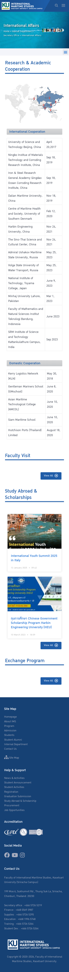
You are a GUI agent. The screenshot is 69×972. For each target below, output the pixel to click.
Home (6, 31)
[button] (65, 52)
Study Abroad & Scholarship (20, 801)
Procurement (11, 805)
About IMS (10, 721)
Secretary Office (11, 35)
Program (9, 726)
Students (9, 735)
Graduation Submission (17, 796)
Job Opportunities (14, 810)
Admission (10, 730)
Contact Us (10, 749)
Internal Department (22, 31)
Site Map (14, 758)
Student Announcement (17, 783)
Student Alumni (13, 740)
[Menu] (64, 6)
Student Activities (14, 787)
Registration (11, 792)
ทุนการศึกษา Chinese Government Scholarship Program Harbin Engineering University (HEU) (34, 623)
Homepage (10, 717)
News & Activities (14, 778)
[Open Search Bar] (56, 6)
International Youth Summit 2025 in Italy (34, 558)
